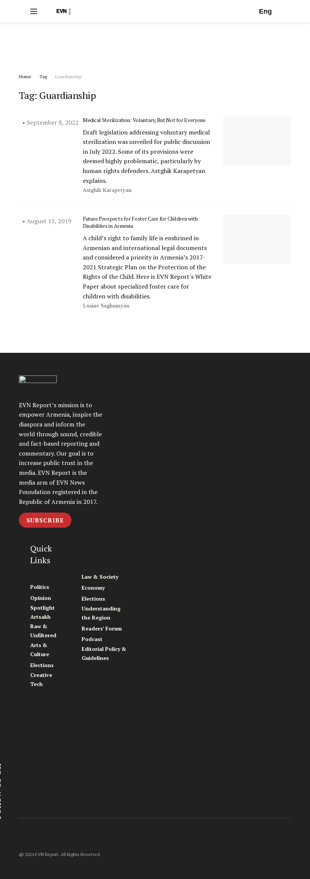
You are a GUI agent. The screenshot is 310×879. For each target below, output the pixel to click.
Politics (39, 586)
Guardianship (68, 76)
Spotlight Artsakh (42, 612)
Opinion (40, 597)
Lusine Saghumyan (106, 306)
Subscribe (45, 520)
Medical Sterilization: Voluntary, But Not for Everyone (144, 120)
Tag (43, 76)
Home (25, 76)
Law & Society (100, 576)
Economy (93, 587)
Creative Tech (41, 679)
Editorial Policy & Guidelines (104, 653)
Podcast (92, 639)
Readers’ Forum (102, 628)
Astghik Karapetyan (107, 190)
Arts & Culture (39, 649)
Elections (42, 665)
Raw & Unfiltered (43, 631)
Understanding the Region (101, 613)
